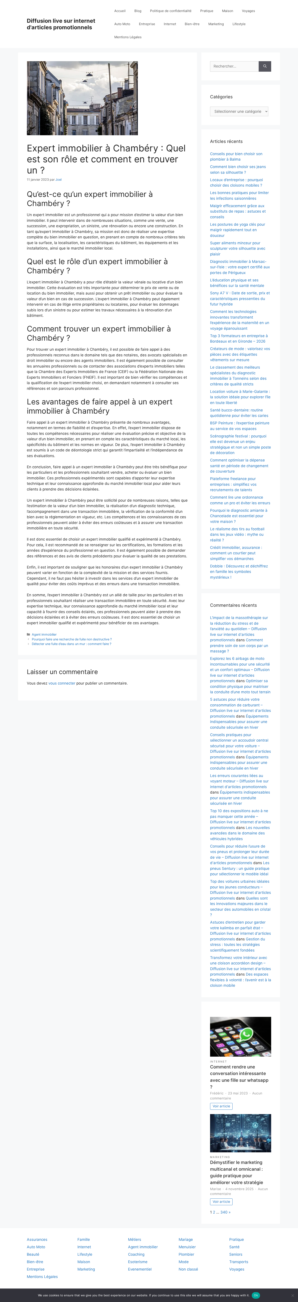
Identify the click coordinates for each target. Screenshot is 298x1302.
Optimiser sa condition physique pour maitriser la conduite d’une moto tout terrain (240, 686)
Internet (170, 24)
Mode (184, 1262)
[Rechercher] (265, 66)
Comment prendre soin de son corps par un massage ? (239, 645)
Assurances (37, 1239)
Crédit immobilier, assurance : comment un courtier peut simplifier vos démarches (236, 553)
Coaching (136, 1254)
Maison (227, 11)
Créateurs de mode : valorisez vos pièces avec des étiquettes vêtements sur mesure (240, 354)
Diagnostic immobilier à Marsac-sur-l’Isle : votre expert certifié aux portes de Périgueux (240, 267)
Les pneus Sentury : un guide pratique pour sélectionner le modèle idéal (239, 868)
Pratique (206, 11)
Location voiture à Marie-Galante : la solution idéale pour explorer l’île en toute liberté (240, 397)
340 (224, 1212)
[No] (292, 1295)
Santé (234, 1247)
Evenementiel (140, 1269)
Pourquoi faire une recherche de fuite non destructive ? (72, 639)
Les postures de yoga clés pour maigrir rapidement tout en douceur (237, 230)
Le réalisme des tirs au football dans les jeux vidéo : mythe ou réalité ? (237, 534)
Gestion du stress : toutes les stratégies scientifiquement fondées (237, 944)
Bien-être (192, 24)
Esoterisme (137, 1262)
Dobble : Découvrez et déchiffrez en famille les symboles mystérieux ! (239, 571)
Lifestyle (239, 24)
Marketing (216, 24)
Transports (238, 1262)
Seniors (235, 1254)
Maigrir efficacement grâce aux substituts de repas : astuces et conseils (238, 211)
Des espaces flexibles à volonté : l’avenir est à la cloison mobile (240, 980)
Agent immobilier (44, 634)
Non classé (188, 1269)
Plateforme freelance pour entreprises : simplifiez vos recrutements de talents (233, 484)
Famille (83, 1239)
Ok (256, 1295)
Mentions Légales (128, 37)
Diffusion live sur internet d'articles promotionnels (61, 24)
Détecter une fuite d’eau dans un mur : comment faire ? (71, 644)
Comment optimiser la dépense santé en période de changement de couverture (239, 465)
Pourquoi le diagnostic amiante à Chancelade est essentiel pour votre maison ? (238, 516)
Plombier (186, 1254)
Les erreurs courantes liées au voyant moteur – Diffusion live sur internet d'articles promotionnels (239, 781)
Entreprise (147, 24)
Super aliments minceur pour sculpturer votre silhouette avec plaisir (237, 248)
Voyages (248, 11)
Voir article (221, 1106)
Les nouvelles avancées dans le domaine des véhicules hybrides (240, 833)
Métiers (134, 1239)
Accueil (120, 11)
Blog (137, 11)
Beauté (33, 1254)
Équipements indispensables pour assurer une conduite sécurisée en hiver (239, 722)
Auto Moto (122, 24)
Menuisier (187, 1247)
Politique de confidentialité (171, 11)
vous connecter (61, 683)
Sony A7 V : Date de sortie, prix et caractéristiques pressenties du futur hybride (240, 298)
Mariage (186, 1239)
